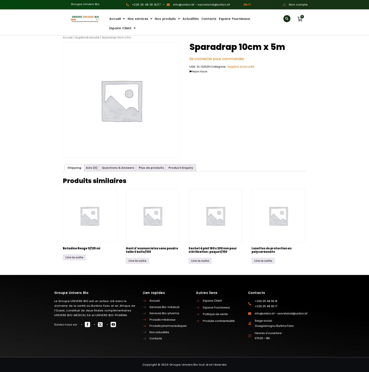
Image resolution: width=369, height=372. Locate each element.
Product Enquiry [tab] (180, 168)
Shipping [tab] (74, 168)
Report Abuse (199, 71)
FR (249, 5)
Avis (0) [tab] (91, 168)
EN (245, 5)
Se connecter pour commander (216, 58)
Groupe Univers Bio (85, 4)
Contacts (209, 19)
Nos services (138, 19)
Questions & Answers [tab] (118, 168)
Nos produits (165, 19)
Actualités (191, 19)
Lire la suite (74, 257)
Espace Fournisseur (234, 19)
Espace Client (120, 28)
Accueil (115, 19)
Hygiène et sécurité (87, 37)
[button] (286, 18)
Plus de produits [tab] (151, 168)
